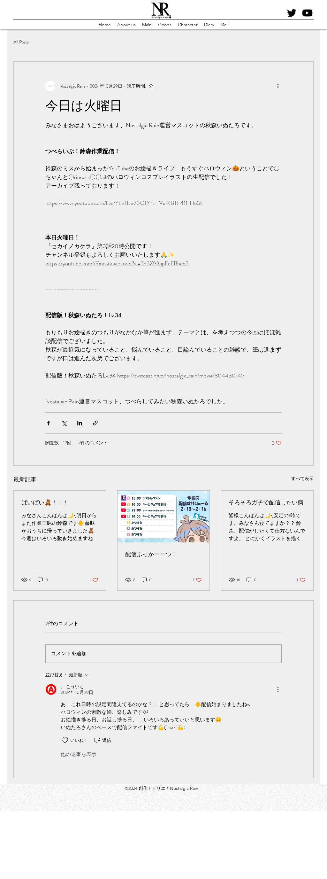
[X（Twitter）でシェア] (64, 423)
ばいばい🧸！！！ (45, 502)
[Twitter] (291, 13)
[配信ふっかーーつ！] (164, 516)
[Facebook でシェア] (48, 423)
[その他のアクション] (278, 86)
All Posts (21, 42)
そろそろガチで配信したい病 (266, 502)
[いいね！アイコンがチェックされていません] (65, 740)
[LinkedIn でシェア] (80, 423)
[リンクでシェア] (95, 423)
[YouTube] (307, 13)
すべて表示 (302, 478)
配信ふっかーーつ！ (151, 554)
